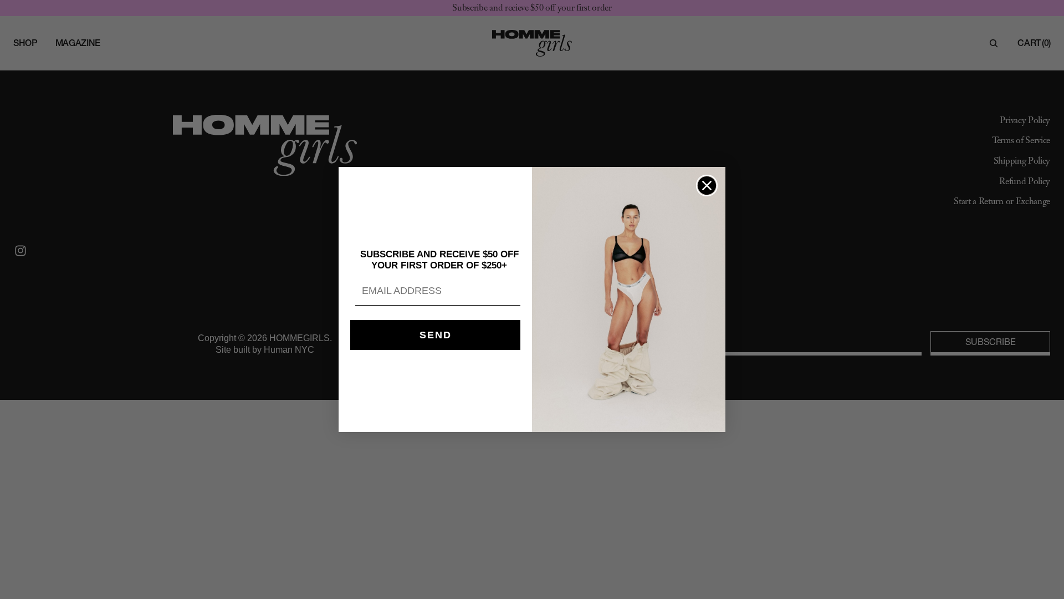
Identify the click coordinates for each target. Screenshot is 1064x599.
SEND (436, 335)
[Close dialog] (707, 185)
